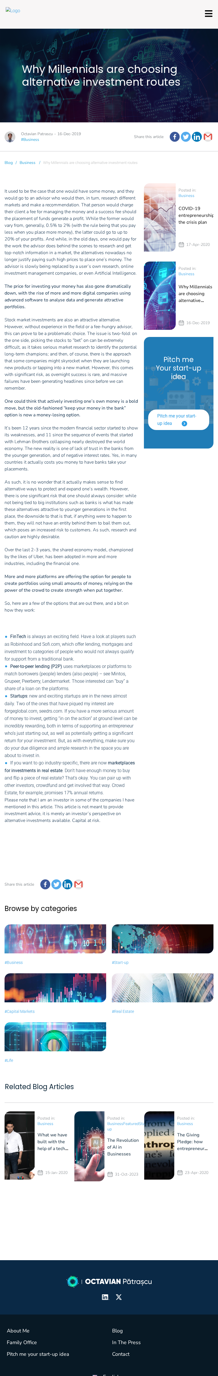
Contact (120, 1354)
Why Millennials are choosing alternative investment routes (195, 300)
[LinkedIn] (197, 137)
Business (27, 162)
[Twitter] (186, 137)
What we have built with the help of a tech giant (52, 1145)
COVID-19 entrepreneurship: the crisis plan (197, 215)
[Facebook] (175, 137)
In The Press (126, 1342)
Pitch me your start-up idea (176, 419)
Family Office (22, 1342)
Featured (131, 1123)
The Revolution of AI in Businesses (123, 1147)
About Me (18, 1330)
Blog (9, 162)
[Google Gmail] (208, 137)
